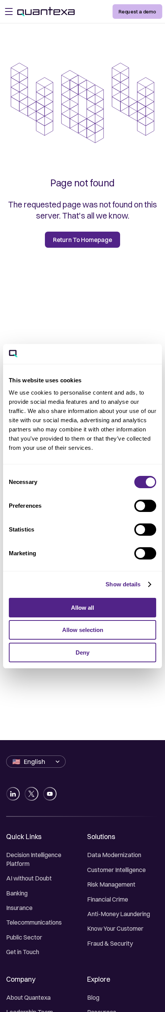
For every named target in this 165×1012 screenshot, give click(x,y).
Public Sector (24, 937)
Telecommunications (34, 922)
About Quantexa (28, 997)
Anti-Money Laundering (118, 914)
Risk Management (111, 884)
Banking (17, 893)
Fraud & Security (110, 943)
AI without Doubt (29, 878)
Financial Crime (107, 899)
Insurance (19, 908)
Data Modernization (114, 855)
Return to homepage (82, 240)
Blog (93, 997)
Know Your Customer (115, 928)
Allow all (82, 607)
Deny (82, 652)
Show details (123, 584)
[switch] (145, 506)
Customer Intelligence (116, 870)
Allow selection (82, 630)
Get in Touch (22, 952)
